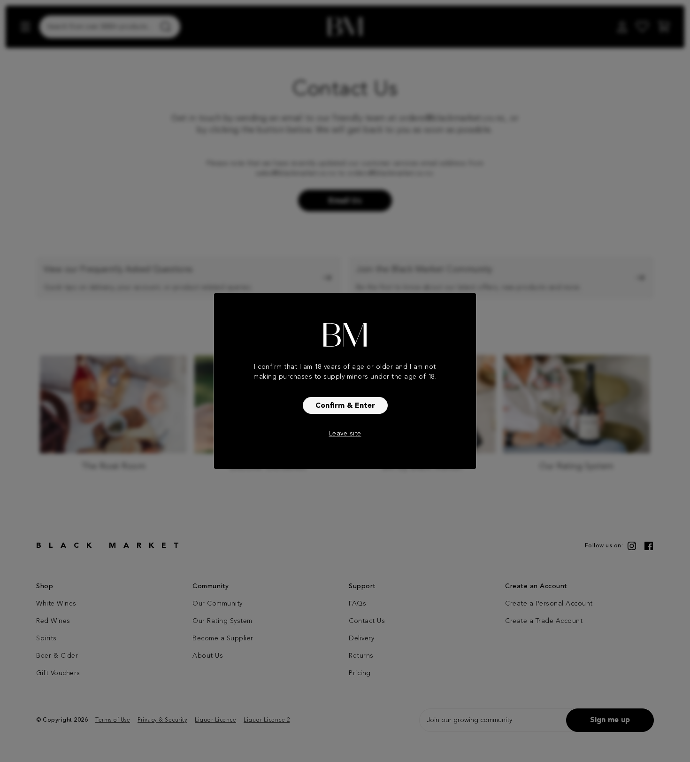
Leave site (345, 433)
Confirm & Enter (345, 406)
